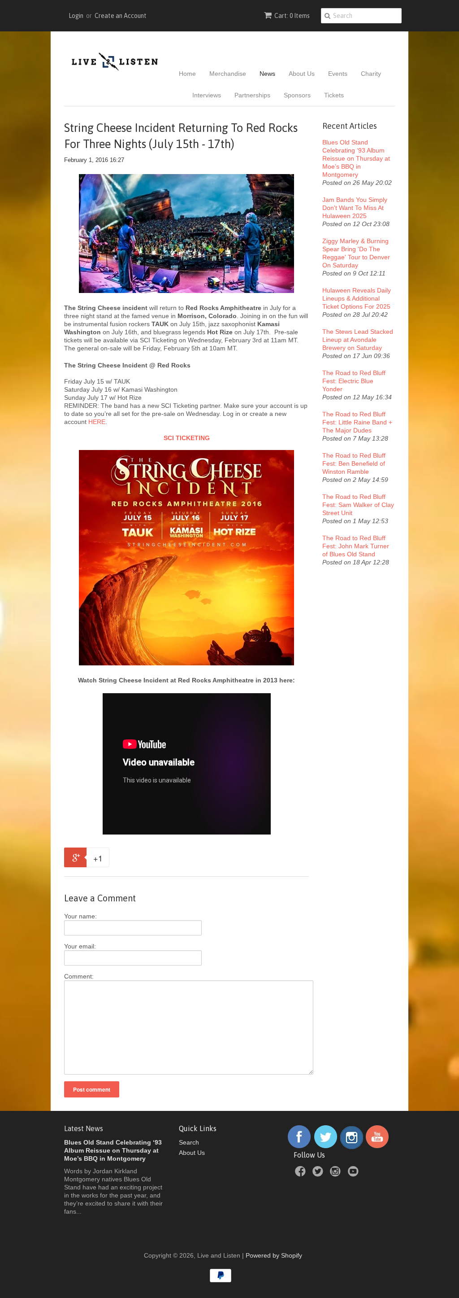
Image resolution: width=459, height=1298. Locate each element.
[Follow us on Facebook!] (299, 1146)
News (267, 73)
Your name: (80, 916)
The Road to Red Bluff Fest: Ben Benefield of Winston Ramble (353, 463)
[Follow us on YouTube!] (377, 1146)
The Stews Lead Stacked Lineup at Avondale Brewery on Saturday (357, 339)
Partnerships (252, 95)
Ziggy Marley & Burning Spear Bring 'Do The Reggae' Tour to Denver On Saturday (356, 253)
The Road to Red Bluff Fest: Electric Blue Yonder (353, 381)
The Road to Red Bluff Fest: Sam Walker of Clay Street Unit (358, 504)
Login (76, 15)
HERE (96, 421)
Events (337, 73)
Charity (371, 73)
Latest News (83, 1128)
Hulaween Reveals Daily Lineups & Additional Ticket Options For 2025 (356, 298)
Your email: (80, 946)
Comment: (79, 976)
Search (189, 1142)
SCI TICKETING (187, 437)
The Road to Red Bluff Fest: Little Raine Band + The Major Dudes (357, 422)
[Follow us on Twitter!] (325, 1146)
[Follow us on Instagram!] (351, 1146)
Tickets (334, 95)
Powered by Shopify (274, 1255)
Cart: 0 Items (292, 15)
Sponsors (297, 95)
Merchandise (227, 73)
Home (187, 73)
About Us (302, 73)
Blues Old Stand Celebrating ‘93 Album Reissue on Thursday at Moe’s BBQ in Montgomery (356, 158)
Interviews (206, 95)
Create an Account (121, 15)
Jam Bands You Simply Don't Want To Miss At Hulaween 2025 (354, 207)
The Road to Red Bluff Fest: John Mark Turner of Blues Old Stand (355, 546)
